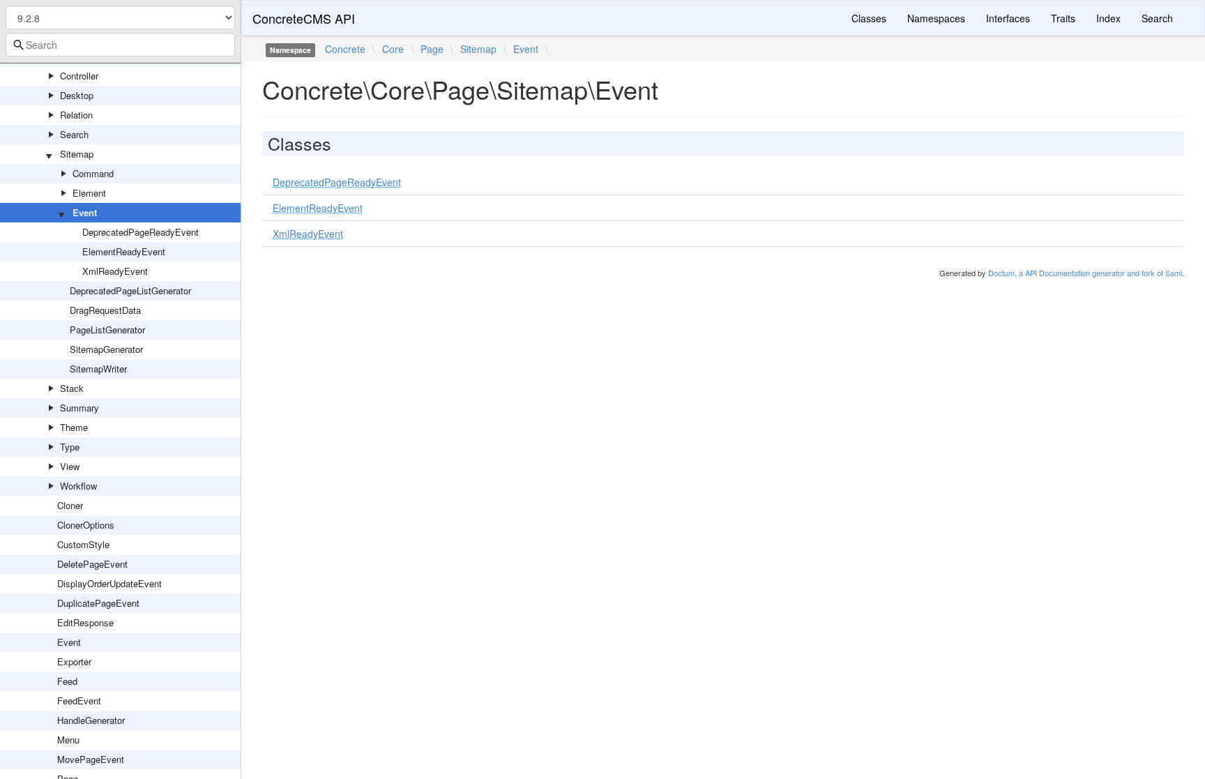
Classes (868, 18)
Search (74, 134)
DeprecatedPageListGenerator (130, 290)
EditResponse (85, 622)
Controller (79, 75)
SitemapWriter (98, 368)
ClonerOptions (85, 524)
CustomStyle (83, 544)
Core (393, 49)
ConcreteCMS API (303, 18)
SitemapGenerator (106, 349)
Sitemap (76, 153)
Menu (68, 739)
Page (432, 49)
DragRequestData (105, 310)
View (69, 466)
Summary (79, 407)
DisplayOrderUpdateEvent (109, 583)
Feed (67, 681)
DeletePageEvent (92, 563)
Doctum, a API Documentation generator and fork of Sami (1085, 272)
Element (89, 192)
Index (1108, 18)
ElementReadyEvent (123, 251)
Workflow (78, 485)
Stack (72, 388)
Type (69, 446)
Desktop (76, 95)
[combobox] (120, 44)
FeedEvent (79, 700)
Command (93, 173)
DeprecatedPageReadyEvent (140, 232)
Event (85, 212)
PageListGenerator (107, 329)
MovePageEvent (90, 759)
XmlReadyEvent (115, 271)
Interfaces (1008, 18)
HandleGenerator (91, 720)
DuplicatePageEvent (98, 603)
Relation (76, 114)
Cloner (70, 505)
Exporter (74, 661)
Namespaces (936, 18)
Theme (74, 427)
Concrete (345, 49)
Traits (1063, 18)
